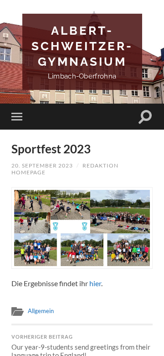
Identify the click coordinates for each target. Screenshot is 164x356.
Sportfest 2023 (51, 148)
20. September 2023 (42, 165)
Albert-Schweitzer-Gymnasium (82, 45)
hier (95, 283)
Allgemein (41, 310)
